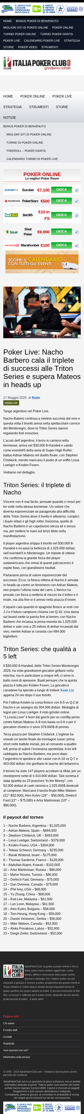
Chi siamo (8, 1023)
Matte (36, 397)
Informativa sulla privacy (16, 1057)
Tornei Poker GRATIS (56, 34)
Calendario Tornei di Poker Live (32, 159)
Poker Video (27, 47)
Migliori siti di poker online (25, 27)
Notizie (9, 117)
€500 (45, 201)
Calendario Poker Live (42, 40)
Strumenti (49, 47)
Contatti (7, 1036)
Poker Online (62, 27)
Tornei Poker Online (19, 34)
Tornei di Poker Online (25, 142)
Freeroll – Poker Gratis (26, 150)
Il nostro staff (10, 1030)
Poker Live (11, 40)
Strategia (72, 40)
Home (7, 21)
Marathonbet (30, 245)
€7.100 (43, 190)
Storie (8, 47)
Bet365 (27, 215)
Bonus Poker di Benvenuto (37, 21)
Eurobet (28, 190)
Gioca (61, 189)
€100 (45, 245)
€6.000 (43, 231)
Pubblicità (8, 1043)
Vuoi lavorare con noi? (15, 1050)
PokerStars (30, 201)
